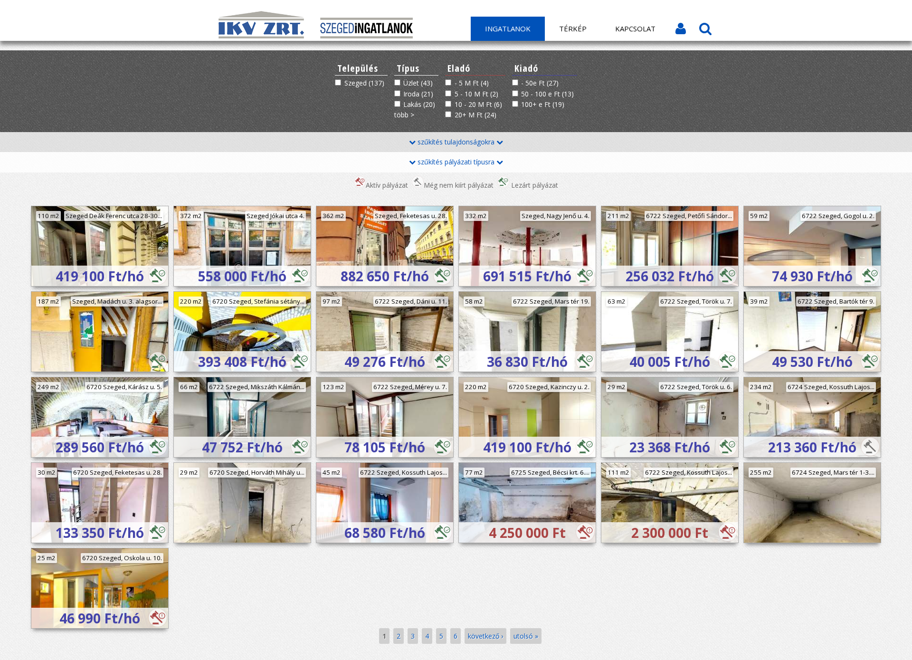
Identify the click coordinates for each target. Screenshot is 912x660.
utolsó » (525, 636)
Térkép (573, 28)
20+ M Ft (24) (475, 114)
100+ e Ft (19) (542, 104)
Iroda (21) (418, 93)
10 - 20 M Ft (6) (478, 104)
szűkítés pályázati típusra (456, 161)
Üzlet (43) (418, 82)
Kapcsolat (635, 28)
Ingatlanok (508, 28)
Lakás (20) (419, 104)
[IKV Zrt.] (262, 35)
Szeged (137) (364, 82)
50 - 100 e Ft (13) (547, 93)
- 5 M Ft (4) (472, 82)
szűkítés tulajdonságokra (456, 141)
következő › (485, 636)
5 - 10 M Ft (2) (476, 93)
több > (404, 114)
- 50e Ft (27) (540, 82)
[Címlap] (366, 35)
